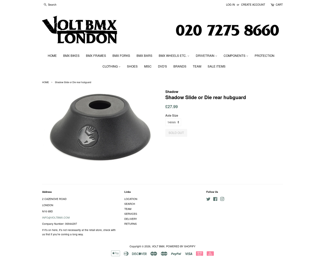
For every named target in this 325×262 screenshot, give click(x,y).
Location (130, 199)
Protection (264, 55)
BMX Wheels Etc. (173, 55)
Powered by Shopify (180, 246)
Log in (230, 4)
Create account (253, 4)
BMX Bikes (71, 55)
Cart (279, 4)
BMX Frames (96, 55)
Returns (130, 224)
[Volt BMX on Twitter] (208, 199)
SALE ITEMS (217, 66)
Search (129, 204)
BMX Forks (121, 55)
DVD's (162, 66)
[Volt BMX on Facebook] (215, 199)
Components (235, 55)
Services (130, 214)
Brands (179, 66)
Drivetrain (205, 55)
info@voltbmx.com (56, 217)
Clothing (110, 66)
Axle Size (171, 115)
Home (52, 55)
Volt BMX (158, 246)
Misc (148, 66)
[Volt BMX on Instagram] (222, 199)
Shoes (132, 66)
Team (197, 66)
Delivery (130, 219)
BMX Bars (144, 55)
